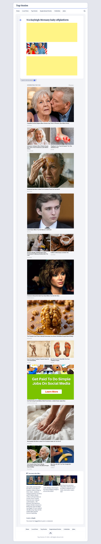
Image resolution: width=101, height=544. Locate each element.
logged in (38, 521)
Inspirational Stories (46, 11)
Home (18, 11)
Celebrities (57, 11)
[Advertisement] (51, 32)
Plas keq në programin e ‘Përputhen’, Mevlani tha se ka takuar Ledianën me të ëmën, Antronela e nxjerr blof (67, 488)
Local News (25, 11)
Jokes (64, 11)
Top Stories (22, 5)
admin (31, 80)
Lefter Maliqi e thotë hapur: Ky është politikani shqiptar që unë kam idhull (51, 489)
